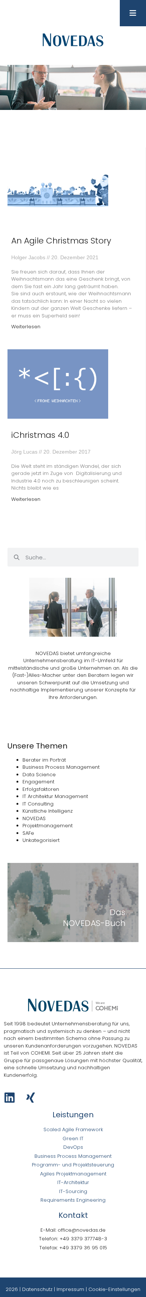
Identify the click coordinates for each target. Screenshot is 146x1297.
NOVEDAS (34, 818)
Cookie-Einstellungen (114, 1289)
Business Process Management (61, 767)
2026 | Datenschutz (29, 1289)
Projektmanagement (47, 825)
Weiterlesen (25, 326)
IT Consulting (38, 803)
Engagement (38, 781)
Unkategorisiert (41, 840)
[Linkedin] (9, 1097)
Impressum (70, 1289)
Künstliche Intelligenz (47, 811)
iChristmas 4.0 (40, 435)
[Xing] (30, 1097)
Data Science (39, 774)
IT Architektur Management (55, 796)
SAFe (28, 833)
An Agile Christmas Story (61, 240)
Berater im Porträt (44, 759)
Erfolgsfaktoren (40, 789)
